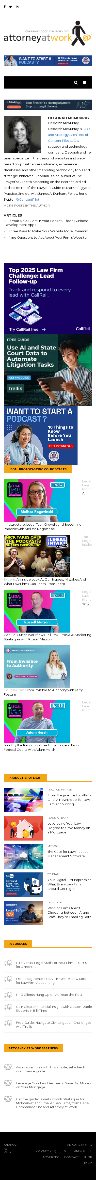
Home (87, 1163)
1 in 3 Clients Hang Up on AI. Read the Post (49, 995)
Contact (71, 1157)
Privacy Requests (50, 1151)
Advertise (51, 1157)
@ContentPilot (27, 199)
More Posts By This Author (27, 205)
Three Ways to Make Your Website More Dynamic (48, 231)
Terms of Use (81, 1151)
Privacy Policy (79, 1145)
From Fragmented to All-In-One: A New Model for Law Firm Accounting (52, 981)
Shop (87, 1157)
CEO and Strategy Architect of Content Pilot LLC (69, 135)
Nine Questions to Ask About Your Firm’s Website (48, 237)
